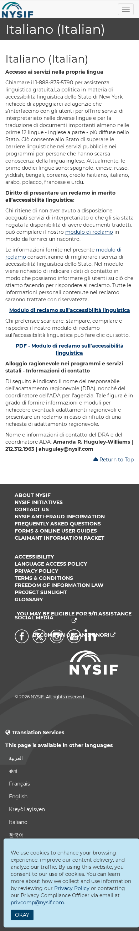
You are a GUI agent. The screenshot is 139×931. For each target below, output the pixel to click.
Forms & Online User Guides (56, 531)
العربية (16, 758)
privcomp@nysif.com (37, 902)
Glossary (29, 599)
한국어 (16, 835)
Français (19, 784)
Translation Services (38, 732)
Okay (22, 915)
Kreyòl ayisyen (27, 809)
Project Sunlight (41, 592)
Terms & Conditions (44, 578)
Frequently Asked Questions (58, 523)
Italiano (18, 822)
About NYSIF (33, 495)
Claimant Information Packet (59, 538)
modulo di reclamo (89, 232)
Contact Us (32, 509)
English (18, 796)
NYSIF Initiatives (39, 502)
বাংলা (13, 771)
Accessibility (34, 557)
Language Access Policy (51, 564)
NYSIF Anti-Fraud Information (60, 516)
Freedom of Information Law (59, 585)
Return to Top (116, 459)
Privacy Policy (36, 571)
